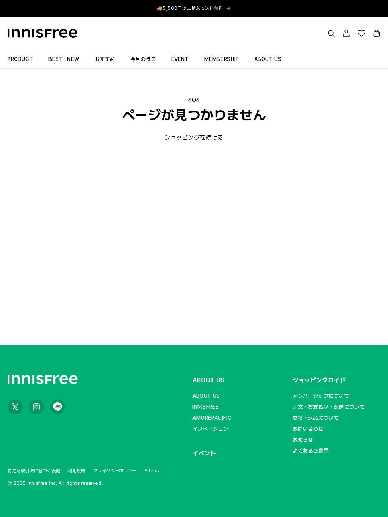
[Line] (57, 406)
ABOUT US (208, 380)
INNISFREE (205, 407)
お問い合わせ (308, 429)
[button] (331, 33)
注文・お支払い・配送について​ (329, 407)
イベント (204, 453)
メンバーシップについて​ (321, 396)
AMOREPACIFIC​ (212, 418)
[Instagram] (36, 406)
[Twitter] (15, 406)
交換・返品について (316, 418)
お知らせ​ (303, 440)
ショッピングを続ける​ (194, 137)
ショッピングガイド (319, 380)
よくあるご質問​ (311, 451)
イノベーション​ (210, 429)
